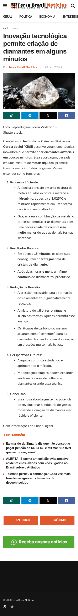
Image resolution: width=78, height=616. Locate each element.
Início (6, 28)
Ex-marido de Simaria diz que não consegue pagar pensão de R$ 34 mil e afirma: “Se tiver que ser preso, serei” (38, 448)
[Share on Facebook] (66, 115)
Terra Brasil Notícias (23, 67)
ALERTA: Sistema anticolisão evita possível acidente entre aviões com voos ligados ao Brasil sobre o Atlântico (37, 463)
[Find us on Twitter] (4, 606)
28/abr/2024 (54, 67)
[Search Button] (73, 6)
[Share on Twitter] (48, 115)
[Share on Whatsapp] (11, 115)
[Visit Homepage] (39, 6)
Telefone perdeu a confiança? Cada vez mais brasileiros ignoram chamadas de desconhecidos (38, 478)
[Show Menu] (5, 6)
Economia (47, 16)
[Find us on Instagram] (12, 606)
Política (25, 16)
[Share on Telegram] (30, 115)
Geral (7, 16)
